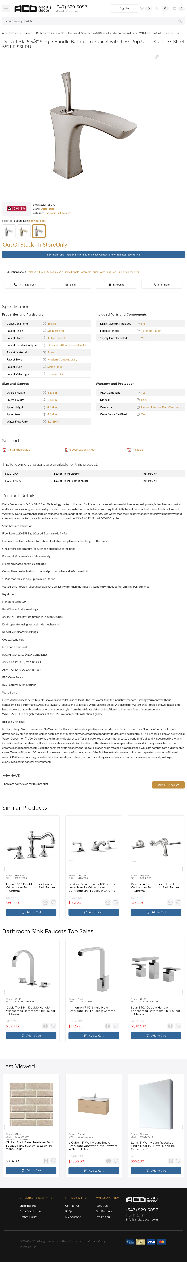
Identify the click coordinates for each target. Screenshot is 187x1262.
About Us (102, 1205)
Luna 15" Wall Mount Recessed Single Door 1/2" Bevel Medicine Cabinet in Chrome (153, 1146)
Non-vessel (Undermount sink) (66, 345)
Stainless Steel (56, 330)
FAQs (68, 1211)
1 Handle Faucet (151, 330)
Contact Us (72, 1205)
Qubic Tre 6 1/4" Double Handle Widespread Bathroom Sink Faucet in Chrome (30, 1011)
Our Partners (104, 1211)
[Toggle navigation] (6, 8)
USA (144, 399)
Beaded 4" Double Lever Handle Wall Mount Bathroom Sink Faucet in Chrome (155, 887)
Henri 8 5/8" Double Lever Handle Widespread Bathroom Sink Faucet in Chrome (30, 887)
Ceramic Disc (55, 374)
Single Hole (54, 366)
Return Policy (28, 1217)
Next (182, 868)
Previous (4, 868)
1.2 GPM (53, 421)
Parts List (138, 449)
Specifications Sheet (82, 449)
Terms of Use (28, 1247)
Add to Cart (33, 912)
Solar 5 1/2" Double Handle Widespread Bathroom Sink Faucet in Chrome (155, 1011)
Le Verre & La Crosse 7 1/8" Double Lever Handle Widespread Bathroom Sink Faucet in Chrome (92, 887)
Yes (143, 338)
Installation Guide (18, 449)
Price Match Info (30, 1211)
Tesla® (52, 323)
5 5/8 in (52, 392)
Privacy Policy (97, 1241)
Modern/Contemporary (62, 359)
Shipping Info (28, 1205)
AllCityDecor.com (72, 1241)
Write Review (168, 785)
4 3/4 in (52, 407)
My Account (73, 1217)
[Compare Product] (45, 902)
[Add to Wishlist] (53, 902)
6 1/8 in (52, 399)
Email (73, 284)
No (143, 323)
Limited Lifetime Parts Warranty (161, 407)
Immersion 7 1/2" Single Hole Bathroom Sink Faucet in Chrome (91, 1009)
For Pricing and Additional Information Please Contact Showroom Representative (93, 254)
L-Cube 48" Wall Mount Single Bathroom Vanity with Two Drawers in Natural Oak (92, 1146)
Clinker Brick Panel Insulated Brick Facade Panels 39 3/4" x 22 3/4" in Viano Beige (30, 1146)
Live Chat (118, 284)
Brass (51, 352)
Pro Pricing (163, 284)
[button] (157, 57)
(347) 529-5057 (71, 6)
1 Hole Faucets (56, 338)
